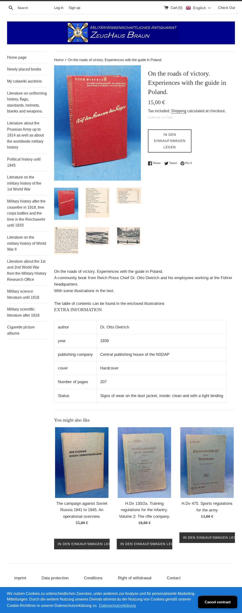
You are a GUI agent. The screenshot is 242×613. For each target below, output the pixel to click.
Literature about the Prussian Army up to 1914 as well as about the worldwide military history (25, 135)
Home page (17, 57)
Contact (174, 578)
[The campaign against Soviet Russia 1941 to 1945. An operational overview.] (81, 462)
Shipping (178, 111)
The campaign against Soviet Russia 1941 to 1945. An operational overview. (81, 509)
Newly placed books (24, 69)
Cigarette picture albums (21, 330)
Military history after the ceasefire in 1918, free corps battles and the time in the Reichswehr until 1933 (26, 213)
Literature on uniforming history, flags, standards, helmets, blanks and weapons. (27, 102)
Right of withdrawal (134, 578)
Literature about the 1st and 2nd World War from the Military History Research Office (26, 270)
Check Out (226, 8)
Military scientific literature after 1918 (23, 312)
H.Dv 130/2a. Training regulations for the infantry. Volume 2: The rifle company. (144, 509)
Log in (58, 8)
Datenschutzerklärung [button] (117, 606)
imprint (20, 578)
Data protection (55, 578)
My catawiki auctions (24, 81)
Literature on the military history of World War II (26, 243)
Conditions (93, 578)
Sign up (74, 8)
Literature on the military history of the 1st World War (24, 183)
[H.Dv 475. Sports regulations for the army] (207, 462)
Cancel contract (218, 602)
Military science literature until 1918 (23, 294)
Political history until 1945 (24, 162)
